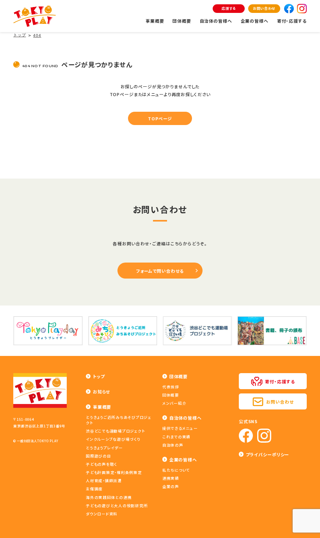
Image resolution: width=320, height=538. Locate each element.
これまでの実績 (176, 437)
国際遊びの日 (98, 456)
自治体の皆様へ (216, 21)
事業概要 (155, 21)
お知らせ (101, 391)
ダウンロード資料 (101, 514)
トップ (99, 376)
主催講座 (94, 489)
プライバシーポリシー (268, 454)
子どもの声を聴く (101, 464)
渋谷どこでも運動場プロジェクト (115, 431)
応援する (229, 8)
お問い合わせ (264, 8)
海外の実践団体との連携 (109, 497)
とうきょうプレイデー (104, 447)
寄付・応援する (292, 21)
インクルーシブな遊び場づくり (113, 439)
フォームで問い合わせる (160, 271)
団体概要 (181, 21)
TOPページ (160, 118)
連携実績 (170, 478)
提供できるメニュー (180, 428)
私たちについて (176, 470)
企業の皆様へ (254, 21)
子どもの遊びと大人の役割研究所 (117, 505)
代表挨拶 (170, 387)
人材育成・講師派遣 (104, 480)
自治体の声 (172, 445)
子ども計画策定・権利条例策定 (114, 472)
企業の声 (170, 486)
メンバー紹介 (174, 403)
